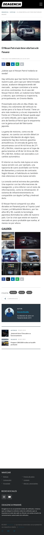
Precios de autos (29, 477)
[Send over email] (17, 64)
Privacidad (6, 483)
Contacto (26, 480)
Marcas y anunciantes (31, 483)
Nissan (21, 292)
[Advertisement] (22, 435)
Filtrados (13, 292)
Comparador (7, 480)
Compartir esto (12, 299)
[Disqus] (21, 384)
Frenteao (21, 527)
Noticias (5, 477)
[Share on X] (8, 64)
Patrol (29, 292)
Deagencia (10, 525)
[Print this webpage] (22, 64)
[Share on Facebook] (3, 64)
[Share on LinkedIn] (13, 64)
